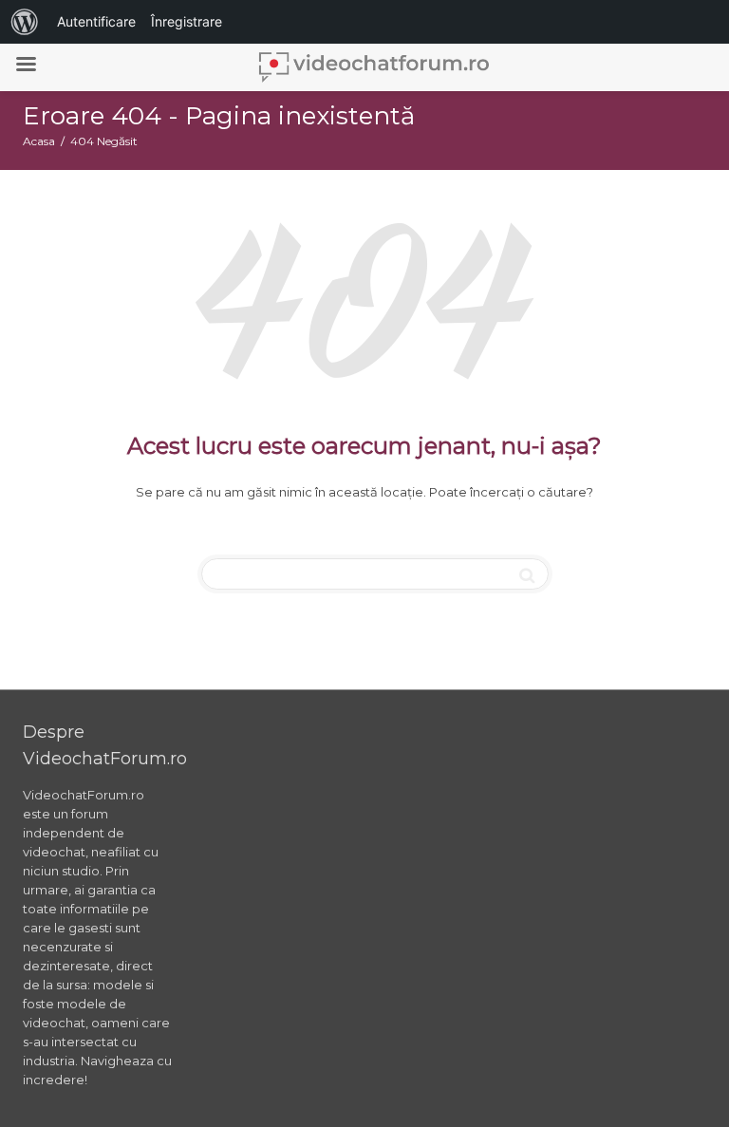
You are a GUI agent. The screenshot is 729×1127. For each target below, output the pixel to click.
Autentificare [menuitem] (96, 21)
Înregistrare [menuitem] (186, 21)
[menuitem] (24, 22)
